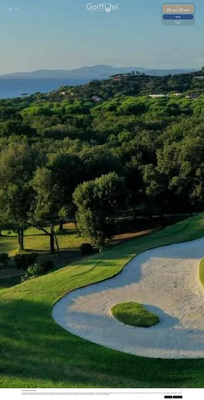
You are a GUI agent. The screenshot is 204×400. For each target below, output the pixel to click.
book (178, 17)
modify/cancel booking (178, 22)
